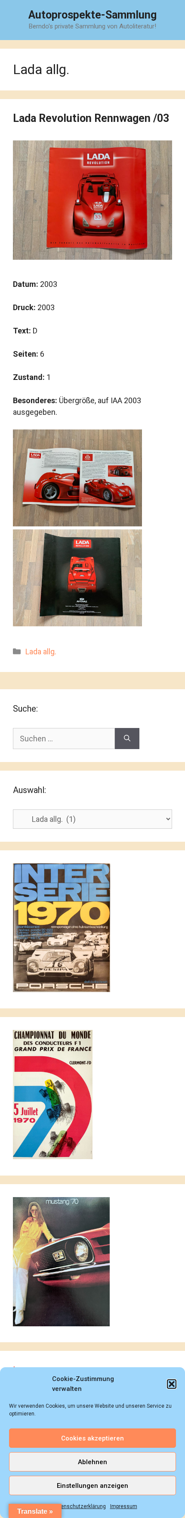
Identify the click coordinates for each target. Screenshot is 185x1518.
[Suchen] (127, 738)
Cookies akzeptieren (92, 1438)
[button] (171, 1384)
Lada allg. (40, 651)
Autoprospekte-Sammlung (92, 15)
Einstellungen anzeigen (92, 1486)
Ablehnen (92, 1462)
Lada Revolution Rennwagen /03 (91, 118)
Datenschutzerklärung (79, 1506)
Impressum (123, 1506)
